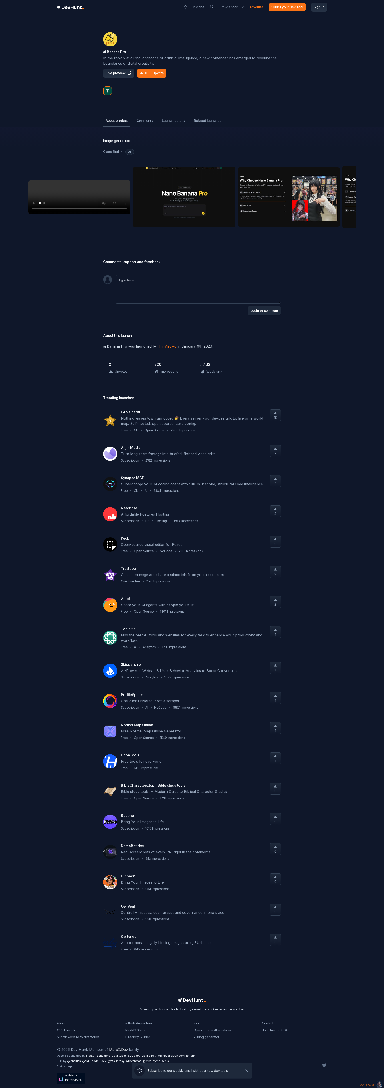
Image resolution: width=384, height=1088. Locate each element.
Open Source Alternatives (212, 1030)
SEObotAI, (135, 1055)
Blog (197, 1023)
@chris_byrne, (152, 1061)
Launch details (173, 120)
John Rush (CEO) (274, 1030)
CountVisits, (120, 1055)
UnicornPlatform (185, 1055)
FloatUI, (91, 1055)
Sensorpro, (104, 1055)
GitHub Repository (138, 1023)
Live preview (116, 73)
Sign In (319, 7)
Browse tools (229, 7)
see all (166, 1061)
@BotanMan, (134, 1061)
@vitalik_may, (117, 1061)
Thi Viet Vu (167, 346)
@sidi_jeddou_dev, (95, 1061)
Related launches (207, 120)
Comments (145, 120)
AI (129, 152)
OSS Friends (66, 1030)
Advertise (256, 7)
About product (117, 120)
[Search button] (212, 6)
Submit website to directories (78, 1037)
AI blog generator (206, 1037)
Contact (267, 1023)
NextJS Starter (136, 1030)
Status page (65, 1066)
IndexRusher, (165, 1055)
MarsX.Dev (118, 1049)
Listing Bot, (149, 1055)
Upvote (154, 73)
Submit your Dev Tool (287, 7)
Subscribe (197, 7)
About (61, 1023)
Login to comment (264, 310)
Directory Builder (137, 1037)
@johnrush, (74, 1061)
